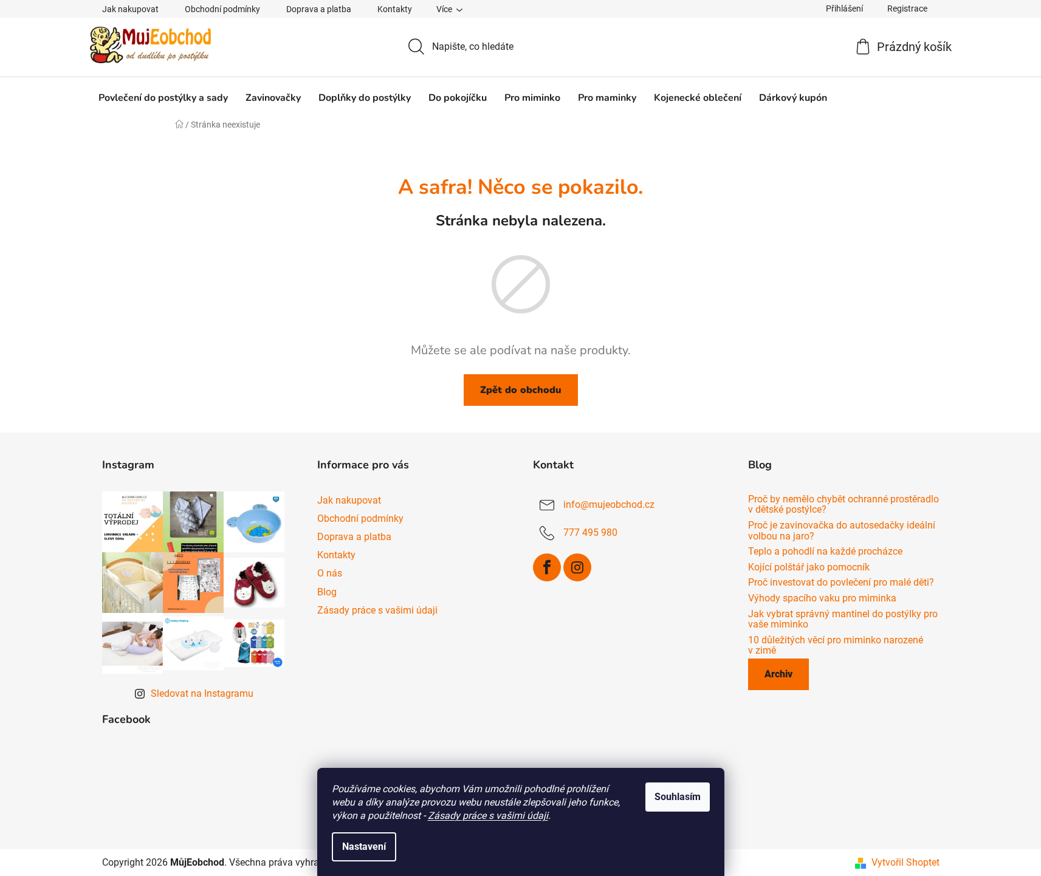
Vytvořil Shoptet (905, 862)
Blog (327, 592)
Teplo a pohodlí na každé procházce (825, 551)
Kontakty (394, 9)
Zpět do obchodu (521, 390)
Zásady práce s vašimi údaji (488, 815)
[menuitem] (163, 97)
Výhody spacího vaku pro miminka (822, 598)
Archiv (778, 674)
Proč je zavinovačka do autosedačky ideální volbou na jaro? (841, 530)
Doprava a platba (318, 9)
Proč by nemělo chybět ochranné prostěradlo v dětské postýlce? (843, 504)
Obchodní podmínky (222, 9)
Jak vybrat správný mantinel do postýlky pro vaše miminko (843, 619)
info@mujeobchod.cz (608, 504)
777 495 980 (590, 532)
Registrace (907, 8)
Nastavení (364, 846)
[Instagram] (577, 567)
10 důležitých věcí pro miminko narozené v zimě (835, 645)
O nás (329, 573)
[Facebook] (547, 567)
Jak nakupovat (130, 9)
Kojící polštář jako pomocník (809, 567)
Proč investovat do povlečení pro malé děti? (841, 582)
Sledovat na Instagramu (202, 693)
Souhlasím (677, 796)
